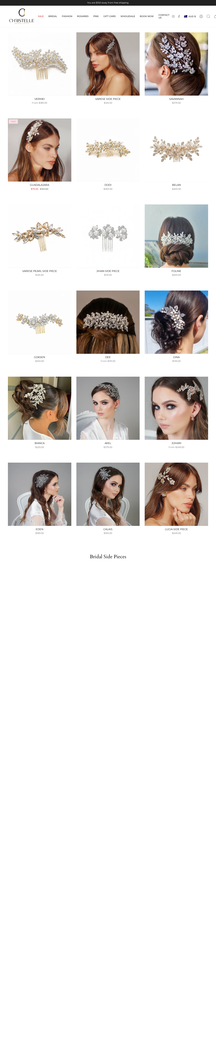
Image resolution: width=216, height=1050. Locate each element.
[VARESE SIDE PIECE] (108, 64)
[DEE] (108, 322)
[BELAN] (176, 150)
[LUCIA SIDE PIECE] (176, 494)
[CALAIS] (108, 494)
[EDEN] (39, 494)
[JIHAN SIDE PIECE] (108, 236)
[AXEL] (108, 408)
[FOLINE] (176, 236)
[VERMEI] (39, 64)
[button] (52, 16)
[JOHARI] (176, 408)
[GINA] (176, 322)
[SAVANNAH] (176, 64)
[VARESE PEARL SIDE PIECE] (39, 236)
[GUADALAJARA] (39, 150)
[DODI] (108, 150)
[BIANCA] (39, 408)
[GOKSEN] (39, 322)
